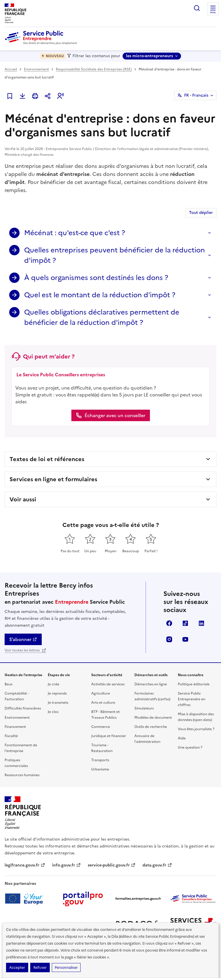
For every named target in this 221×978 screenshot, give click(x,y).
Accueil (11, 69)
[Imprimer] (35, 96)
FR (196, 95)
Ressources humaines (22, 775)
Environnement (36, 69)
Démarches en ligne (150, 684)
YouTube (185, 639)
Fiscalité (11, 736)
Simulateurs (144, 708)
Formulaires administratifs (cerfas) (152, 696)
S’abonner (20, 639)
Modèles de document (153, 717)
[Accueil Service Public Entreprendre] (42, 43)
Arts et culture (103, 702)
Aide (182, 738)
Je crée (53, 684)
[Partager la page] (48, 96)
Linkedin (201, 623)
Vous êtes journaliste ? (196, 729)
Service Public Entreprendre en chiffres (191, 699)
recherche (197, 8)
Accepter (17, 967)
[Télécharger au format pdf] (22, 96)
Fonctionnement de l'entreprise (21, 748)
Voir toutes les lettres (23, 650)
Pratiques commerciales (16, 763)
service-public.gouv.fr (109, 865)
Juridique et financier (108, 736)
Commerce (100, 726)
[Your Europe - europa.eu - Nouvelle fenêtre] (26, 898)
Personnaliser (66, 967)
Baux (8, 684)
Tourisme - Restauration (102, 748)
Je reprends (57, 693)
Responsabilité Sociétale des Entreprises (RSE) (94, 69)
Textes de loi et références (46, 459)
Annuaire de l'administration (147, 738)
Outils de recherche (150, 726)
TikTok (185, 623)
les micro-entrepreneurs (149, 56)
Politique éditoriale (193, 684)
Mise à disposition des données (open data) (196, 717)
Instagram (169, 639)
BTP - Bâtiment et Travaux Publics (105, 714)
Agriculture (100, 693)
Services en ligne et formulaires (53, 479)
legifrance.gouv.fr (22, 865)
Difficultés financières (23, 708)
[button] (60, 96)
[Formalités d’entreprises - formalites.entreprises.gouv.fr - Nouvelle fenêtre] (138, 898)
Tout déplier (201, 213)
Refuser (40, 967)
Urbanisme (100, 769)
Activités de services (108, 684)
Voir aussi (22, 499)
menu (213, 12)
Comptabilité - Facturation (17, 696)
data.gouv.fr (154, 865)
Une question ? (190, 747)
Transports (100, 760)
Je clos (53, 711)
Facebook (169, 623)
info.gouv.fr (63, 865)
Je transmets (58, 702)
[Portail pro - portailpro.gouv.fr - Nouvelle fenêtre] (83, 898)
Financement (15, 726)
